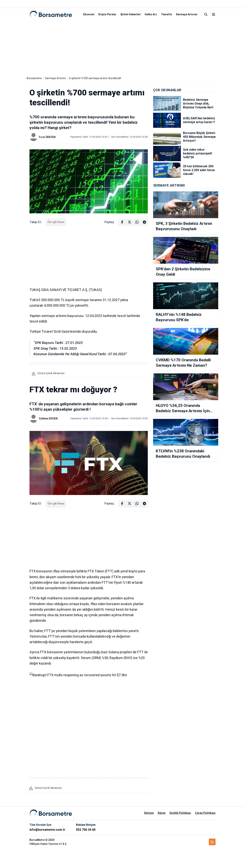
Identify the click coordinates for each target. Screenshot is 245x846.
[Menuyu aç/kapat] (214, 14)
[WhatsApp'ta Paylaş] (144, 222)
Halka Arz (151, 14)
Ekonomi (88, 14)
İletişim (149, 812)
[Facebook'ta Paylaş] (122, 222)
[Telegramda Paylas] (137, 222)
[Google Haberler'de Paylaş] (56, 222)
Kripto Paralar (107, 14)
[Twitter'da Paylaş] (129, 222)
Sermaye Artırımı (186, 14)
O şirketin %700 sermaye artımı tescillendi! (95, 78)
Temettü (166, 14)
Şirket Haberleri (130, 14)
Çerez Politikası (205, 812)
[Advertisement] (122, 47)
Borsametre (34, 78)
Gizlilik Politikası (180, 812)
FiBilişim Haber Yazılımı (43, 843)
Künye (161, 812)
